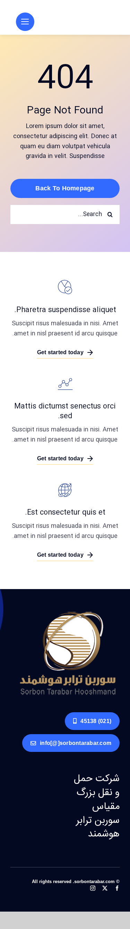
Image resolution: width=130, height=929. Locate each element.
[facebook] (117, 888)
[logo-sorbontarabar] (68, 613)
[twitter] (104, 888)
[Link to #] (25, 22)
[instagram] (92, 888)
